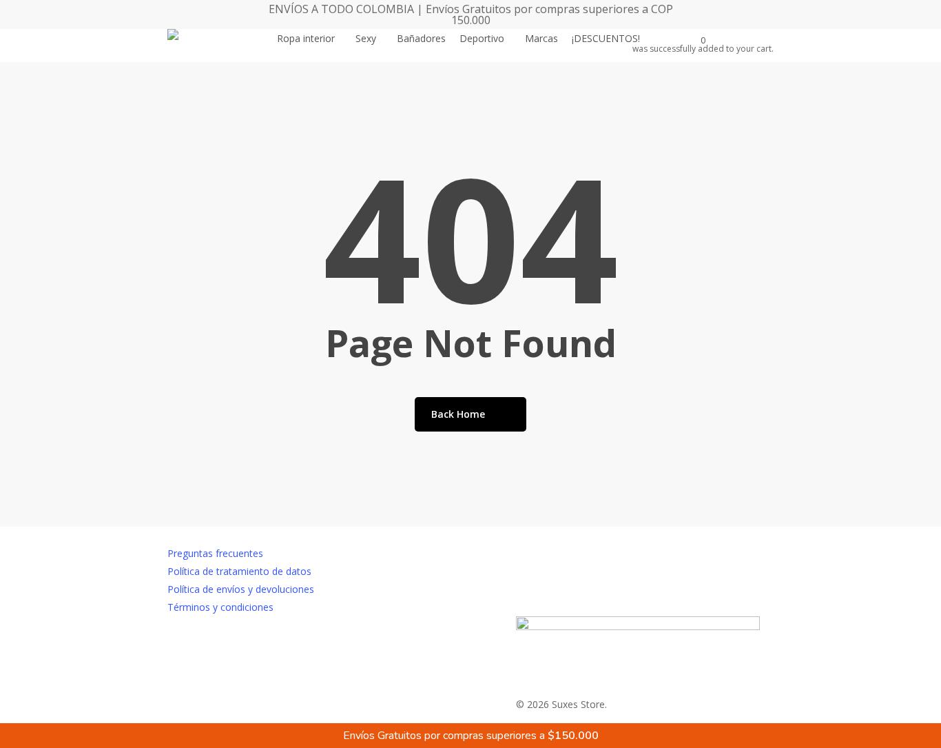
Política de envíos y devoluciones (240, 589)
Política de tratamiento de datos (239, 571)
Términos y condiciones (220, 607)
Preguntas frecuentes (215, 553)
